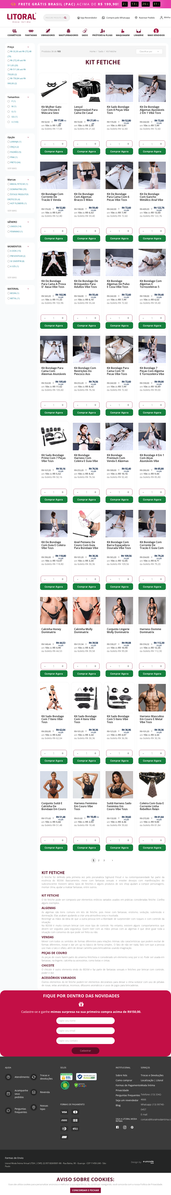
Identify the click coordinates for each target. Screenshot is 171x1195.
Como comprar (124, 1080)
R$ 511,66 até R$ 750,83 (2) (17, 69)
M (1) (14, 106)
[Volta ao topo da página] (163, 1060)
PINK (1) (14, 157)
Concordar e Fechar (85, 1190)
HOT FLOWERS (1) (18, 203)
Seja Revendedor (88, 17)
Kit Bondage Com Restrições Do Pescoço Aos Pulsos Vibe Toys (85, 372)
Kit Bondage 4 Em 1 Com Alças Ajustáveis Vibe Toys (152, 459)
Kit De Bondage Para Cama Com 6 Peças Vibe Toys (118, 197)
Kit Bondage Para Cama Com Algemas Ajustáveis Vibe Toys (53, 372)
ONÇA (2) (14, 146)
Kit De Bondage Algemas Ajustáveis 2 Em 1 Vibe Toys (152, 109)
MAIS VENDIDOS (156, 35)
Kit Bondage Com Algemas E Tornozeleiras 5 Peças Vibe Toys (151, 285)
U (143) (15, 121)
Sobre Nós (121, 1075)
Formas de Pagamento (128, 1085)
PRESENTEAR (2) (17, 256)
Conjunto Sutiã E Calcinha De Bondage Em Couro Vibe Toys (53, 807)
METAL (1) (15, 298)
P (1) (14, 101)
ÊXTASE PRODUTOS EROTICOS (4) (18, 194)
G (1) (14, 111)
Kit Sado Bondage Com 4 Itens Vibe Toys (85, 719)
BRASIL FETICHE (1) (19, 184)
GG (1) (15, 116)
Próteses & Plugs (102, 35)
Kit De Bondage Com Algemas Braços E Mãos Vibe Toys (84, 198)
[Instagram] (125, 1127)
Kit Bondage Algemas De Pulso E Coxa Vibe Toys (118, 284)
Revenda (45, 1092)
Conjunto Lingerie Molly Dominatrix (118, 630)
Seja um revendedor (127, 1100)
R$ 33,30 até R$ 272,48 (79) (19, 51)
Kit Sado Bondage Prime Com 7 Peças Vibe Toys (53, 458)
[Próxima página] (111, 860)
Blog (118, 1105)
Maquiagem (123, 35)
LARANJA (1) (15, 141)
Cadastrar (85, 1050)
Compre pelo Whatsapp (118, 17)
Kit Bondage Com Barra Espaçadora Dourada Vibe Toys (119, 545)
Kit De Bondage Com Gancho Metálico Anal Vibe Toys (151, 198)
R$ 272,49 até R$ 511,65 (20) (17, 60)
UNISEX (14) (15, 226)
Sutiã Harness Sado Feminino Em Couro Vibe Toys (119, 806)
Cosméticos (14, 35)
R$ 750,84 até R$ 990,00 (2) (17, 78)
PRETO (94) (15, 162)
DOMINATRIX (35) (18, 189)
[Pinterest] (132, 1127)
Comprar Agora (54, 151)
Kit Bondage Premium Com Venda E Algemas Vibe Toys (118, 459)
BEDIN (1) (14, 293)
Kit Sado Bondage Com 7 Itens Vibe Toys (52, 719)
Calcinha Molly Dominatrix (83, 630)
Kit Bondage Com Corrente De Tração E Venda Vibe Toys (52, 198)
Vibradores (48, 35)
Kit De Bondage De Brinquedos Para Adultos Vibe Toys (86, 284)
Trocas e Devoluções (152, 1075)
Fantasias (31, 35)
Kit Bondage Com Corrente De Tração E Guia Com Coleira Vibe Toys (152, 546)
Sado (85, 35)
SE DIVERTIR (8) (17, 261)
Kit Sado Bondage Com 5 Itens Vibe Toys (118, 719)
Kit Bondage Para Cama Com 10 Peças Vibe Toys (118, 371)
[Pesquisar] (65, 17)
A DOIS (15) (15, 250)
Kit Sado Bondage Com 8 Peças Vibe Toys (118, 109)
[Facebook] (118, 1127)
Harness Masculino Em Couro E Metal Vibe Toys (152, 719)
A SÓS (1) (14, 266)
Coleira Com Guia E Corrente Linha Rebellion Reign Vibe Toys (152, 807)
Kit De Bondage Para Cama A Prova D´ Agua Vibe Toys (53, 284)
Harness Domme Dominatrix (150, 630)
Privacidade (122, 1090)
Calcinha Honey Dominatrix (51, 630)
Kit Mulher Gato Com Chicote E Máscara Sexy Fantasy (51, 111)
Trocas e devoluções (46, 1077)
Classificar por (146, 51)
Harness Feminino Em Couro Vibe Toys (85, 806)
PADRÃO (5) (15, 152)
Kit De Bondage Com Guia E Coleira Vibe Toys (53, 545)
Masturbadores (68, 35)
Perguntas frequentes (128, 1095)
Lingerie (138, 35)
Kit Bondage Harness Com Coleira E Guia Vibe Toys (86, 459)
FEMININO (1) (16, 231)
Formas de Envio (14, 1158)
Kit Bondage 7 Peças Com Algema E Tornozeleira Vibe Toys (152, 372)
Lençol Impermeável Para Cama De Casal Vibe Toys (86, 111)
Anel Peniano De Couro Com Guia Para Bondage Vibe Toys (86, 546)
